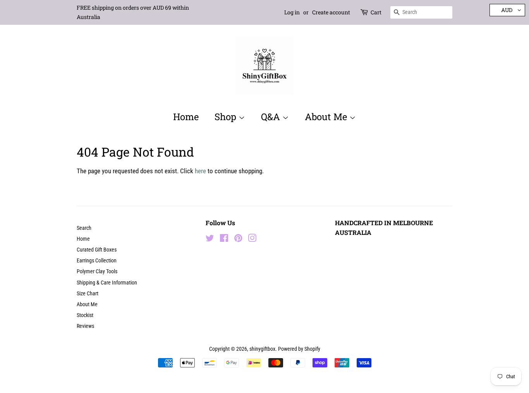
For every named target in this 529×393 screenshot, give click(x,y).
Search (84, 228)
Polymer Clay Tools (97, 271)
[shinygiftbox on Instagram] (252, 239)
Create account (331, 12)
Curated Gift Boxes (97, 249)
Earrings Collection (97, 260)
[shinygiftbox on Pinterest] (238, 239)
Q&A (271, 116)
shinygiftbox (262, 349)
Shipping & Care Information (107, 282)
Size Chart (87, 293)
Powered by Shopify (299, 349)
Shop (227, 116)
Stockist (85, 315)
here (200, 171)
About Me (327, 116)
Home (186, 116)
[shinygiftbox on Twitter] (210, 239)
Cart (376, 12)
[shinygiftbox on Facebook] (224, 239)
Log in (292, 12)
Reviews (85, 326)
